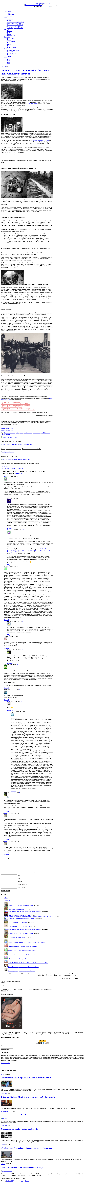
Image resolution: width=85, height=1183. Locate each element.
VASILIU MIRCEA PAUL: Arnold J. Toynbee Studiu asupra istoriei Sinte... (28, 963)
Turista (6, 57)
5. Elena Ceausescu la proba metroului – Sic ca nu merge (15, 408)
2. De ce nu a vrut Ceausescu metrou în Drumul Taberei (15, 404)
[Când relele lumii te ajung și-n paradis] (6, 922)
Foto (8, 62)
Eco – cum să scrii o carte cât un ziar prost (12, 468)
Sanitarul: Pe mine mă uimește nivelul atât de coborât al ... (23, 946)
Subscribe (18, 473)
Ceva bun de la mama (13, 50)
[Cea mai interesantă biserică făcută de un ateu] (8, 918)
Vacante (9, 63)
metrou (17, 433)
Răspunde (6, 497)
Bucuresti (6, 433)
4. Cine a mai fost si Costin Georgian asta (11, 407)
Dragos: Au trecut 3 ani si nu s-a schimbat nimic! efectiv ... (23, 954)
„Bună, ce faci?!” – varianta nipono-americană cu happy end (26, 1148)
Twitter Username (22, 884)
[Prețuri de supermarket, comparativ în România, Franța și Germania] (11, 916)
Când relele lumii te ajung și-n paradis (18, 922)
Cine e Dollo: (7, 11)
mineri (21, 433)
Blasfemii (9, 31)
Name (19, 875)
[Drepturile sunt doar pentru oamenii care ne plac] (6, 905)
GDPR (9, 13)
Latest (5, 897)
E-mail (19, 878)
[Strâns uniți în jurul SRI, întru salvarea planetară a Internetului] (6, 1106)
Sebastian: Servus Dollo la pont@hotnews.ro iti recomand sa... (24, 959)
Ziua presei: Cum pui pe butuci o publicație (19, 1129)
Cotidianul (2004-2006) (13, 26)
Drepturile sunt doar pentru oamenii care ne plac (20, 905)
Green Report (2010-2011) (14, 23)
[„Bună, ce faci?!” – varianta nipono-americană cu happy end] (6, 1157)
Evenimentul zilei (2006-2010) (15, 25)
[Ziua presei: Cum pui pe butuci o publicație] (6, 1138)
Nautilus (6, 476)
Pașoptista (6, 29)
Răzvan (27, 1181)
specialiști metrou (45, 433)
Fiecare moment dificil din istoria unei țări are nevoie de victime (28, 1115)
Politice (9, 32)
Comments (7, 900)
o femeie (6, 813)
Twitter (40, 3)
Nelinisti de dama (11, 51)
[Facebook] (8, 797)
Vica (22, 1181)
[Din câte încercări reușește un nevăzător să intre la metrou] (6, 1086)
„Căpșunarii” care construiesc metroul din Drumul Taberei (32, 412)
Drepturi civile (11, 35)
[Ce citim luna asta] (11, 1030)
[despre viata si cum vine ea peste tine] (29, 5)
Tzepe (9, 34)
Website (20, 881)
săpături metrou (28, 433)
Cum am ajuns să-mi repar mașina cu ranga (19, 915)
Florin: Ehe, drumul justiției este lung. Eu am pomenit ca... (23, 967)
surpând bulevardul (33, 103)
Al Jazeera (10, 19)
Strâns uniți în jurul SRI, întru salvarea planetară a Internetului (28, 1097)
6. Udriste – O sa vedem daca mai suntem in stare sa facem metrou (18, 410)
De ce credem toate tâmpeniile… (16, 909)
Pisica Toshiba (11, 54)
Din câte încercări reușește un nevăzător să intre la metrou (26, 1078)
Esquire (9, 20)
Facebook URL (22, 887)
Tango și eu (10, 56)
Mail (36, 3)
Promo (9, 46)
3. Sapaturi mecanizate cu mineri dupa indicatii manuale (15, 405)
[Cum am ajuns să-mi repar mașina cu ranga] (6, 915)
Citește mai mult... (5, 1063)
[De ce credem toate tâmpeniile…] (6, 909)
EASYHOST (9, 1181)
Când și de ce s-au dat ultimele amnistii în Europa (22, 1167)
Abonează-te (10, 14)
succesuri (3, 434)
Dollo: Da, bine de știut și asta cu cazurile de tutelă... (21, 971)
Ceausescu (12, 433)
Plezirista (6, 48)
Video (8, 60)
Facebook (44, 3)
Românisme (10, 38)
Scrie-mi (9, 16)
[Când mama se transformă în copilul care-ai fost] (10, 911)
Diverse (9, 44)
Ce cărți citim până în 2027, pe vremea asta (19, 926)
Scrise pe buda (11, 41)
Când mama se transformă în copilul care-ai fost (28, 911)
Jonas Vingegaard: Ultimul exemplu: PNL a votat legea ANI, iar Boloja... (27, 942)
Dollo (8, 701)
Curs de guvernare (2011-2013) (15, 22)
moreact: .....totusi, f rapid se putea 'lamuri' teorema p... (22, 950)
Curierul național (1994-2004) (15, 28)
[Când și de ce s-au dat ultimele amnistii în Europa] (6, 1171)
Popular (6, 898)
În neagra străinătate (12, 47)
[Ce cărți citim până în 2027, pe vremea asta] (6, 926)
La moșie (9, 43)
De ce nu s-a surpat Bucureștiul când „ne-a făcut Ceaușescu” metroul (25, 72)
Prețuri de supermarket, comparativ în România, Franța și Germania (35, 916)
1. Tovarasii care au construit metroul (10, 402)
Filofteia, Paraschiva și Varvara (41, 140)
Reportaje (9, 59)
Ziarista (6, 17)
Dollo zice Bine (38, 5)
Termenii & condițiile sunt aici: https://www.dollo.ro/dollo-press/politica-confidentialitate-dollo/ (27, 989)
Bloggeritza (7, 37)
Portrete (9, 40)
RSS (48, 3)
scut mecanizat (36, 433)
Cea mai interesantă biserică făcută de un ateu (24, 918)
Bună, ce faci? (4, 466)
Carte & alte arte (11, 53)
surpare (8, 434)
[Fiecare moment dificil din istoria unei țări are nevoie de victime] (4, 1118)
